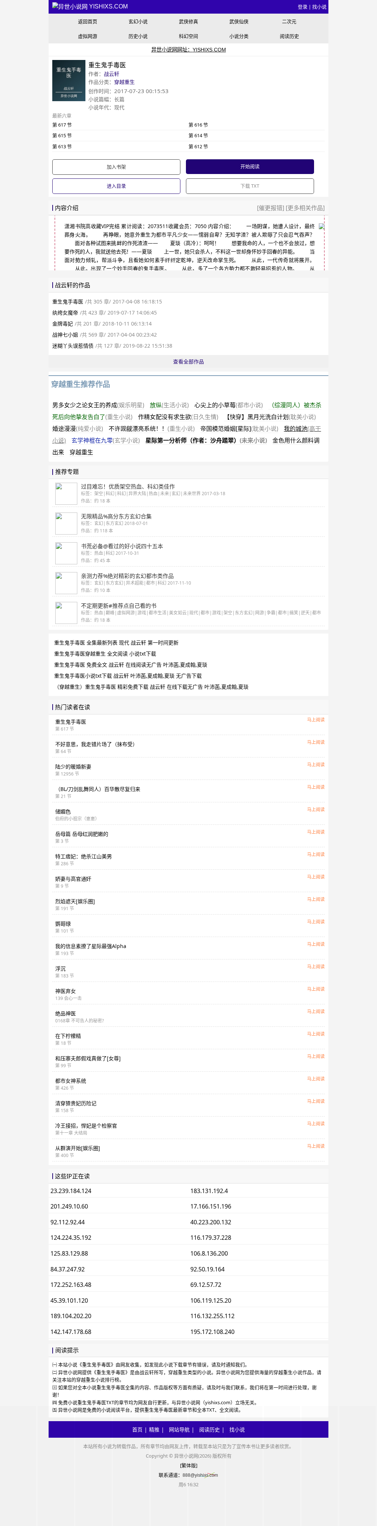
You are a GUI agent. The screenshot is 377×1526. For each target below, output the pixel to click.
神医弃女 (65, 990)
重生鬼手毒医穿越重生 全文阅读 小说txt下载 (105, 653)
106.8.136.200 (209, 1253)
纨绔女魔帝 (65, 312)
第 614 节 (198, 135)
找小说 (319, 6)
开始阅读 (250, 166)
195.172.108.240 (212, 1332)
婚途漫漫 (77, 429)
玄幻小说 (138, 21)
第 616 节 (198, 124)
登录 (302, 6)
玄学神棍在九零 (105, 440)
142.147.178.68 (70, 1332)
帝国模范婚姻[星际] (239, 429)
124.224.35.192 (70, 1238)
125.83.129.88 (69, 1253)
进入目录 (116, 185)
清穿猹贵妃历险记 (75, 1103)
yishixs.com (108, 6)
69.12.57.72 (205, 1285)
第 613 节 (62, 146)
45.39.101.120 (69, 1300)
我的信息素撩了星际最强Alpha (90, 946)
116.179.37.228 (210, 1238)
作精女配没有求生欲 (178, 417)
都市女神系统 (70, 1080)
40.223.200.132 (210, 1222)
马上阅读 (316, 720)
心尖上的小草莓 (228, 405)
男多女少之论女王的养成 (98, 405)
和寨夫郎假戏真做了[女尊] (88, 1058)
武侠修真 (188, 21)
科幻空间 (188, 36)
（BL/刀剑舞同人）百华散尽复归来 (97, 788)
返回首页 (87, 21)
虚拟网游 (87, 36)
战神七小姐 (65, 334)
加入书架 (116, 166)
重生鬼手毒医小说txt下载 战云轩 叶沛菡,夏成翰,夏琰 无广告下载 (128, 675)
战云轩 (111, 73)
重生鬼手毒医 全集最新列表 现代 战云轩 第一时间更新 (116, 642)
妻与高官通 (73, 878)
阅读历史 (289, 36)
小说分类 (239, 36)
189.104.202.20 (70, 1316)
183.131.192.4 (209, 1191)
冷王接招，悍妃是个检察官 (86, 1125)
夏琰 (175, 242)
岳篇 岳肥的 (81, 833)
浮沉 (60, 968)
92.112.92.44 (67, 1222)
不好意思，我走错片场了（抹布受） (96, 744)
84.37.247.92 (67, 1269)
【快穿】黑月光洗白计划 (270, 417)
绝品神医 (65, 1013)
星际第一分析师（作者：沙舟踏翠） (206, 440)
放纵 (169, 405)
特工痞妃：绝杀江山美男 (83, 856)
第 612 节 (198, 146)
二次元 (289, 21)
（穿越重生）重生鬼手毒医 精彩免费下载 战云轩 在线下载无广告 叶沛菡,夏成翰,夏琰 (151, 686)
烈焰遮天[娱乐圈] (75, 901)
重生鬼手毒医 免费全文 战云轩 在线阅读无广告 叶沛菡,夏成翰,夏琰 (130, 664)
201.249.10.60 (69, 1206)
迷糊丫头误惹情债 (73, 345)
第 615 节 (62, 135)
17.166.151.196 (210, 1206)
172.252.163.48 (70, 1285)
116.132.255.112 (212, 1316)
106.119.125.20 (210, 1300)
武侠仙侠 (239, 21)
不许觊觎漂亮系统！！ (152, 429)
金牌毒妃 (62, 323)
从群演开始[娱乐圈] (77, 1147)
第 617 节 (62, 124)
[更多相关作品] (304, 208)
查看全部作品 (188, 361)
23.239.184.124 (70, 1191)
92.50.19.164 (207, 1269)
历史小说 (138, 36)
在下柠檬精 (68, 1035)
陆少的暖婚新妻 (73, 766)
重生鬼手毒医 (67, 301)
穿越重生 (124, 81)
